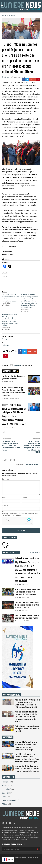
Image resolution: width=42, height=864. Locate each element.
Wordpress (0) (19, 464)
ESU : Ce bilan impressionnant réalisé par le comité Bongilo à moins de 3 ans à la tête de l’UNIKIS (32, 446)
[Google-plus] (31, 79)
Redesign (5, 345)
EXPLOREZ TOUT (34, 552)
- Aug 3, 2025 (24, 610)
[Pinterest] (38, 79)
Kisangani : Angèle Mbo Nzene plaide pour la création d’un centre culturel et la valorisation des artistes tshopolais (27, 768)
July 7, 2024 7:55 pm (17, 77)
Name (5, 498)
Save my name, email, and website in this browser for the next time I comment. (20, 514)
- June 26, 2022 (12, 381)
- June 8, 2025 (11, 427)
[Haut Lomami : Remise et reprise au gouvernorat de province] (34, 379)
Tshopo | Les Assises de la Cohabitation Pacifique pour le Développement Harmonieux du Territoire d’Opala (27, 591)
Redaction (6, 77)
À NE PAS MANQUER (10, 371)
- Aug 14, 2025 (25, 597)
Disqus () (37, 464)
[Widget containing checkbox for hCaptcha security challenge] (17, 521)
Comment (6, 479)
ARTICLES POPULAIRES (11, 552)
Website (5, 505)
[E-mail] (34, 79)
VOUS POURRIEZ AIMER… (11, 695)
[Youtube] (23, 365)
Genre (4, 797)
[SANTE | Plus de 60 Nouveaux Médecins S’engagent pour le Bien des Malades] (8, 618)
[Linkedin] (31, 365)
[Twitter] (27, 79)
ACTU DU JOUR (8, 737)
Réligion (5, 804)
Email (24, 498)
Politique (5, 339)
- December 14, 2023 (13, 398)
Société (4, 785)
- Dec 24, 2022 (24, 584)
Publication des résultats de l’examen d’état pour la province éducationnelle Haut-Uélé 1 (27, 728)
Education (6, 789)
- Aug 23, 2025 (25, 620)
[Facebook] (24, 79)
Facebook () (29, 464)
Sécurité (5, 793)
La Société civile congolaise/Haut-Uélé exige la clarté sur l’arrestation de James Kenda (11, 445)
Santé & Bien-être (8, 800)
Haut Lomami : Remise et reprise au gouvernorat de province (13, 377)
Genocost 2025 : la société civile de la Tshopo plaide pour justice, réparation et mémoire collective (27, 605)
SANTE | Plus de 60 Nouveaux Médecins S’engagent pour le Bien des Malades (27, 616)
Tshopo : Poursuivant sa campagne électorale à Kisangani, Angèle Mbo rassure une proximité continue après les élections (13, 391)
